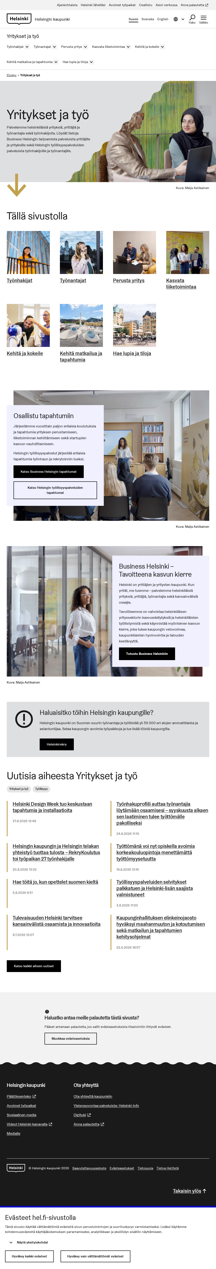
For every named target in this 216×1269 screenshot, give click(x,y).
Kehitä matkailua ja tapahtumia (81, 356)
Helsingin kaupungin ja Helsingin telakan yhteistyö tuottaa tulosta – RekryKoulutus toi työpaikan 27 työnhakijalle (56, 852)
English (162, 19)
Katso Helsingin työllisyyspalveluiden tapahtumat (55, 490)
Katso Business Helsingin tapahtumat (49, 471)
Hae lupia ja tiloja (132, 353)
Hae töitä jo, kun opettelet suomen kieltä (55, 882)
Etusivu (11, 75)
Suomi (133, 19)
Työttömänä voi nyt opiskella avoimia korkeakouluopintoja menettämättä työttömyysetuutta (155, 852)
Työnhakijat (19, 280)
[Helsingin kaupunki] (16, 1168)
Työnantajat (73, 280)
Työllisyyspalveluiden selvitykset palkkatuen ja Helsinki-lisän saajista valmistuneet (154, 888)
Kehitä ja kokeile (25, 353)
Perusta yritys (128, 280)
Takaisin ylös (187, 1191)
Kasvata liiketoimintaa (181, 283)
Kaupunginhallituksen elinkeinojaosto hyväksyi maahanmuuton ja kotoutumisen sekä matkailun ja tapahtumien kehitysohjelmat (160, 927)
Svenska (148, 19)
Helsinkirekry (57, 744)
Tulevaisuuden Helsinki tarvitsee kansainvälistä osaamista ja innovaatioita (57, 921)
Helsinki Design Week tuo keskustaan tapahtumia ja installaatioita (52, 807)
